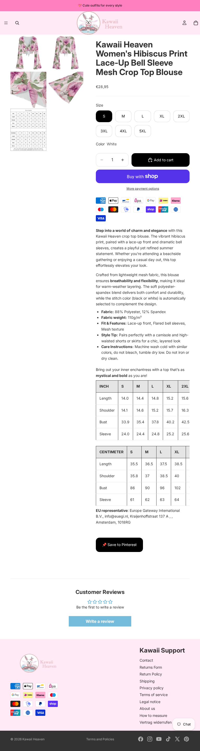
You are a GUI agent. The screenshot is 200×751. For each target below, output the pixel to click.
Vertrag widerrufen (156, 722)
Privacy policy (152, 688)
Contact (146, 660)
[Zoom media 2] (65, 53)
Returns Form (151, 667)
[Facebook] (141, 739)
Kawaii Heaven (33, 739)
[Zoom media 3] (28, 90)
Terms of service (154, 694)
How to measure (153, 715)
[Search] (17, 23)
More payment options (143, 188)
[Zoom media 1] (28, 53)
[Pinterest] (186, 739)
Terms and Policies (100, 739)
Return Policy (151, 674)
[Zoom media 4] (65, 90)
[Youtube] (159, 739)
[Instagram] (150, 739)
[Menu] (6, 23)
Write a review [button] (100, 621)
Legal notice (150, 701)
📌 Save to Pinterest (119, 544)
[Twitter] (177, 739)
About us (147, 708)
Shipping (147, 681)
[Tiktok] (168, 739)
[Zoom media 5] (28, 130)
